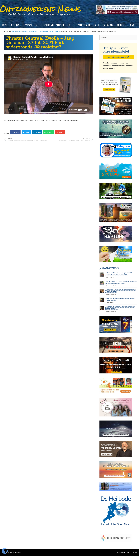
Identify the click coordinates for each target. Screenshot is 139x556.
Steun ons (108, 24)
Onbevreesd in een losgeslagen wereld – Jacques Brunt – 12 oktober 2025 (119, 274)
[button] (15, 132)
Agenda (120, 24)
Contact (132, 24)
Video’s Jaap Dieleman (30, 31)
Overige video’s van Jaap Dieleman (50, 31)
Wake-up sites (84, 24)
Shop (97, 24)
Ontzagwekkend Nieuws (40, 9)
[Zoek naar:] (118, 37)
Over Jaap (15, 24)
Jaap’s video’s (30, 24)
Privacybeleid (121, 552)
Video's (19, 31)
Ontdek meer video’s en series (57, 24)
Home (4, 24)
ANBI (128, 552)
